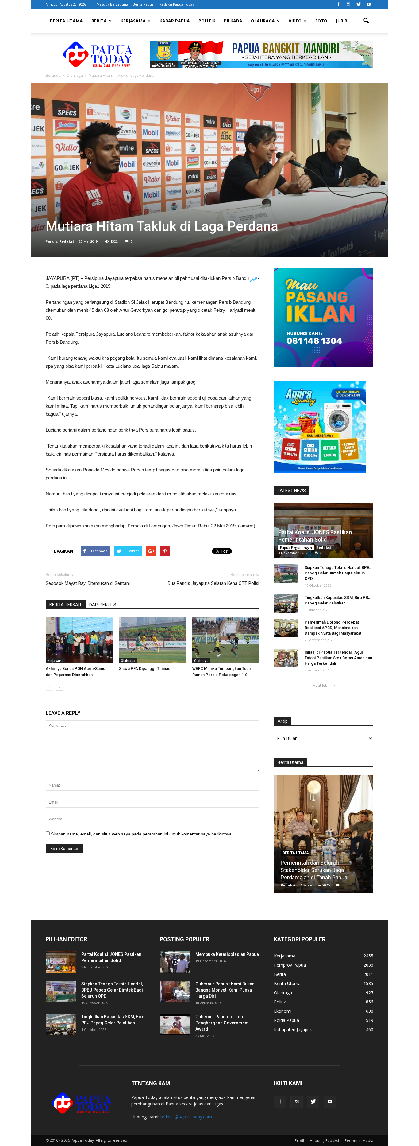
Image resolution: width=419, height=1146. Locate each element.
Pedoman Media (359, 1140)
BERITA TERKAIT (65, 604)
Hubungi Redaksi (324, 1140)
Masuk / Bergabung (112, 4)
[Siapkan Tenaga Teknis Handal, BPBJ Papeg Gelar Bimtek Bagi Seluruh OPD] (286, 573)
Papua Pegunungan (296, 548)
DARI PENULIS (102, 604)
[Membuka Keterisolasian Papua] (175, 962)
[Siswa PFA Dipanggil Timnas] (152, 640)
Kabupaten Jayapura (294, 1029)
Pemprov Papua (290, 965)
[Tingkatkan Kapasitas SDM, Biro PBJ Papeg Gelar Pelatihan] (286, 603)
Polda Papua (286, 1020)
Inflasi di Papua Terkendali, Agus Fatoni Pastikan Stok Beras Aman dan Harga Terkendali (338, 658)
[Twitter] (358, 4)
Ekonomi (282, 1011)
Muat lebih (322, 685)
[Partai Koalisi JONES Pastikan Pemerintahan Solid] (61, 962)
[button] (366, 21)
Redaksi (66, 241)
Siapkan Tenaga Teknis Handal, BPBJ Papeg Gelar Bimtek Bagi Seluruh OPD (338, 573)
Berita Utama (66, 21)
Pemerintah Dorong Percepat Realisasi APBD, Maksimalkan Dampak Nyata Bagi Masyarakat (333, 628)
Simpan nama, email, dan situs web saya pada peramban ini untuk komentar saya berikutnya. (142, 833)
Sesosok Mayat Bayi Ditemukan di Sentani (88, 583)
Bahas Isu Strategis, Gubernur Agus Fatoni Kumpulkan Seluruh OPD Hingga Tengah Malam (324, 870)
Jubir (341, 21)
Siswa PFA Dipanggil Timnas (144, 668)
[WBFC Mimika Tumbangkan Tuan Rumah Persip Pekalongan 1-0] (225, 640)
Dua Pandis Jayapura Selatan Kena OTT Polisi (213, 583)
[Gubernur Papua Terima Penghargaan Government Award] (175, 1024)
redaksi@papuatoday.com (186, 1117)
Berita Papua (143, 4)
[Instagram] (348, 4)
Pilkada (233, 21)
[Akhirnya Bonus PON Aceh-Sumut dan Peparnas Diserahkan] (79, 640)
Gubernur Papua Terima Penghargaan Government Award (221, 1022)
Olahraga (263, 21)
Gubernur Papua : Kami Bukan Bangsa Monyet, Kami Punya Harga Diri (225, 990)
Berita (99, 21)
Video (295, 21)
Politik (206, 21)
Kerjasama (133, 21)
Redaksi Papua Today (177, 4)
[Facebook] (338, 4)
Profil (299, 1140)
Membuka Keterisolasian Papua (227, 954)
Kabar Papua (175, 21)
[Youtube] (368, 4)
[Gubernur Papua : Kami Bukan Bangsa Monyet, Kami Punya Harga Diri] (175, 991)
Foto (321, 21)
